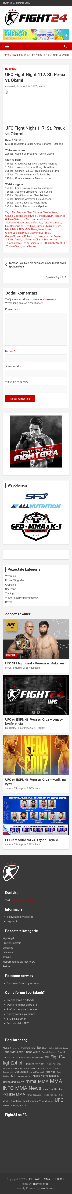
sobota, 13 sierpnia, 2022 (19, 788)
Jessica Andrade (14, 222)
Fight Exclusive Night (34, 1064)
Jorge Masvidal (36, 1072)
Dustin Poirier (18, 1057)
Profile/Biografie (14, 580)
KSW (20, 1082)
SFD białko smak (16, 1018)
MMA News (31, 229)
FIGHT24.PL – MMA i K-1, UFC (45, 1179)
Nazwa (10, 351)
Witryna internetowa (16, 381)
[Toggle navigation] (7, 46)
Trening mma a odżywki (20, 1000)
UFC (42, 243)
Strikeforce (16, 1101)
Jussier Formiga (33, 222)
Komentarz (12, 309)
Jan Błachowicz (43, 1068)
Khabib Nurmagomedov (46, 1075)
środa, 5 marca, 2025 (16, 667)
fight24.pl (60, 215)
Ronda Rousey (50, 1095)
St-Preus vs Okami (32, 239)
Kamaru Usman (24, 1076)
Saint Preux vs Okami (49, 236)
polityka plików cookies (20, 916)
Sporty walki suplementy (21, 1014)
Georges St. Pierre (11, 1068)
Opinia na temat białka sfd (22, 1004)
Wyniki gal (10, 576)
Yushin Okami (13, 246)
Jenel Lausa (42, 219)
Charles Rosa (50, 212)
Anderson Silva (27, 1048)
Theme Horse (40, 1183)
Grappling (10, 584)
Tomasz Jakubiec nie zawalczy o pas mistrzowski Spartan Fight (37, 264)
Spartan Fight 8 (54, 277)
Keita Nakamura (52, 222)
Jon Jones (21, 1071)
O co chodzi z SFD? (18, 1023)
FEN (47, 1057)
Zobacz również (18, 614)
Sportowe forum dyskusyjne (23, 983)
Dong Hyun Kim (45, 215)
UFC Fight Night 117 (56, 243)
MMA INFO (18, 229)
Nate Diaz (58, 1089)
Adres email (13, 366)
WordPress (47, 1188)
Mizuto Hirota (53, 226)
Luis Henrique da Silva (17, 226)
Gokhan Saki (12, 219)
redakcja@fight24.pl (22, 900)
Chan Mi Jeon (34, 212)
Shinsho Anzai (13, 239)
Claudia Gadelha (14, 215)
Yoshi (42, 86)
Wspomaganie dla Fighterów (21, 597)
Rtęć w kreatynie (16, 1009)
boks (51, 1048)
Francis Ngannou (53, 1064)
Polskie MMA (14, 1094)
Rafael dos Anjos (34, 1095)
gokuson (35, 667)
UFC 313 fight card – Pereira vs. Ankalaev (34, 663)
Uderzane (10, 589)
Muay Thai (48, 1089)
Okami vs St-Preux (40, 232)
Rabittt (41, 727)
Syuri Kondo (50, 239)
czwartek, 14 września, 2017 (21, 86)
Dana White (33, 1052)
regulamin (12, 921)
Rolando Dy (30, 236)
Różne (8, 602)
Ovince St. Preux (14, 236)
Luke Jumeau (37, 226)
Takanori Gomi (13, 243)
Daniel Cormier (49, 1052)
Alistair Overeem (11, 1048)
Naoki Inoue (44, 229)
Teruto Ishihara (30, 243)
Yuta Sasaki (29, 246)
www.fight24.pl (18, 1105)
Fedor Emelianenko (34, 1058)
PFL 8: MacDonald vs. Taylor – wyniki (31, 840)
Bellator (42, 1047)
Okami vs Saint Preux (17, 232)
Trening (9, 593)
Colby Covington (61, 1048)
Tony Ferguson (30, 1101)
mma (31, 1081)
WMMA (6, 1105)
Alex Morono (19, 212)
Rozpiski (11, 68)
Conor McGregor (13, 1052)
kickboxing (9, 1082)
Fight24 (58, 1056)
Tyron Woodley (46, 1101)
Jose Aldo (50, 1072)
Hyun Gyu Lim (27, 219)
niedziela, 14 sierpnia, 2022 (20, 727)
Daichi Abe (30, 215)
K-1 (13, 1075)
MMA (8, 229)
